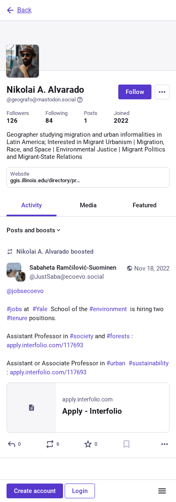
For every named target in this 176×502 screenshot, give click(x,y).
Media (88, 205)
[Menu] (162, 92)
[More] (164, 444)
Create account (35, 491)
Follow (135, 92)
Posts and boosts (31, 230)
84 (49, 120)
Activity (31, 205)
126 (12, 120)
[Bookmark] (126, 444)
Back (24, 10)
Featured (144, 205)
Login (80, 491)
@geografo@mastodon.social (41, 99)
